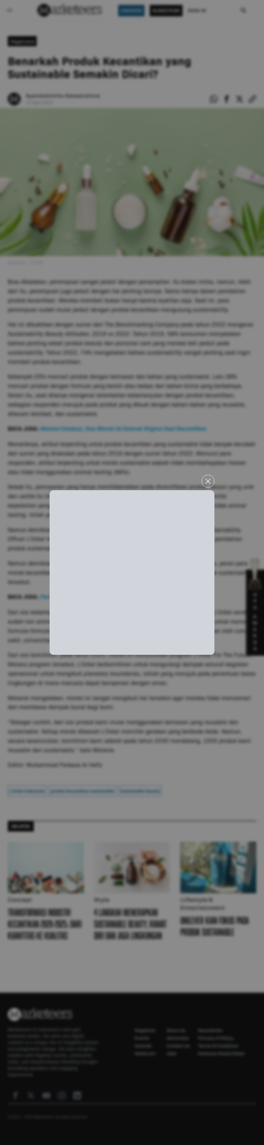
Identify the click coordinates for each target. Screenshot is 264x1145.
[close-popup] (208, 481)
